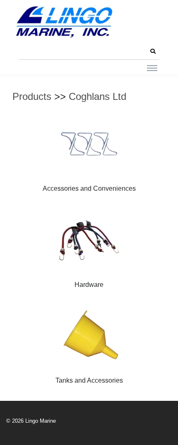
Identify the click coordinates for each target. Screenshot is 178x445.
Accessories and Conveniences (89, 188)
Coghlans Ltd (97, 96)
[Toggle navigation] (152, 68)
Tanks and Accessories (89, 380)
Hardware (89, 284)
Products (31, 96)
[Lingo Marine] (64, 21)
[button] (152, 51)
